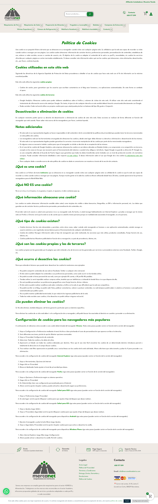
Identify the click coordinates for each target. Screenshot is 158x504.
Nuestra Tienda (149, 2)
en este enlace (72, 156)
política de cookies (116, 501)
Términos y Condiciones (87, 471)
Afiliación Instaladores (134, 2)
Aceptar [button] (127, 501)
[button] (6, 491)
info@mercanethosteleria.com (129, 471)
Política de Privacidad (86, 468)
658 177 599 (131, 15)
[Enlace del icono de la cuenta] (151, 14)
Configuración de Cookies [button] (140, 501)
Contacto (131, 12)
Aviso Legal (83, 465)
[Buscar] (90, 14)
